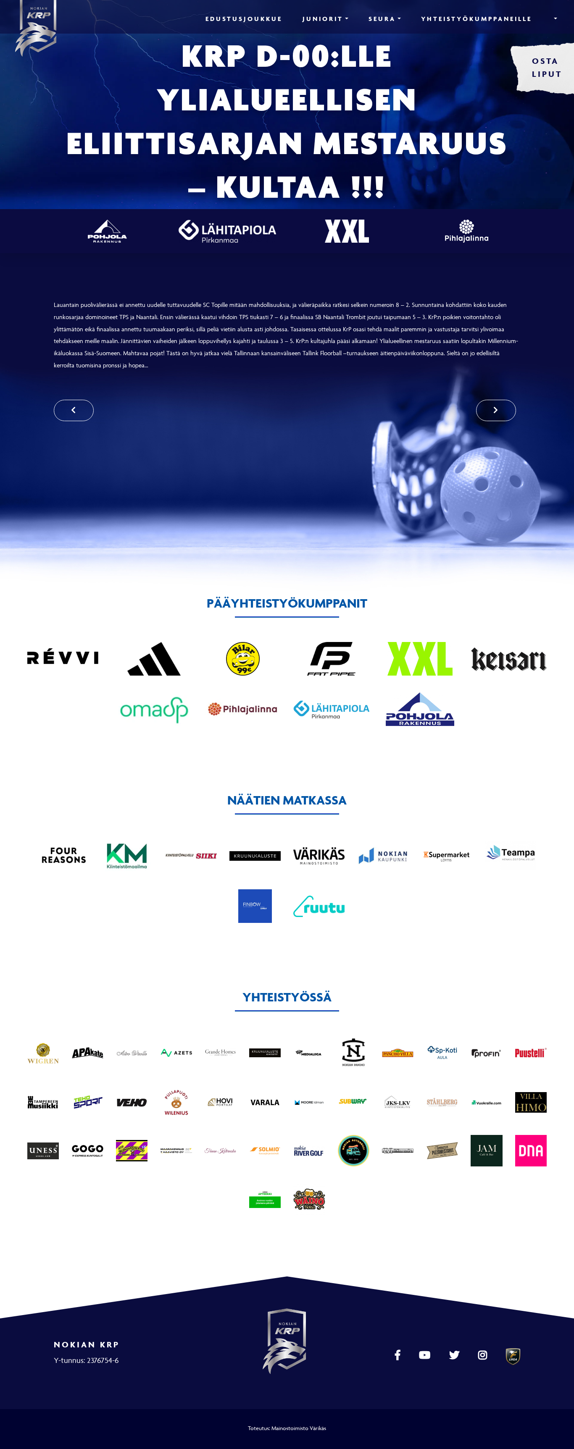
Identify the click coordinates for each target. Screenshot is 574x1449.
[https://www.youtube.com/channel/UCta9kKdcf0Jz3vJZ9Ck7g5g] (425, 1355)
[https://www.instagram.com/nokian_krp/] (483, 1355)
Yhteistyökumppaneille (476, 19)
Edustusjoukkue (243, 19)
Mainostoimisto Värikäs (298, 1428)
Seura (382, 19)
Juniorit (323, 19)
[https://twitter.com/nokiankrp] (455, 1355)
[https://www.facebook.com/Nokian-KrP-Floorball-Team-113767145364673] (398, 1355)
